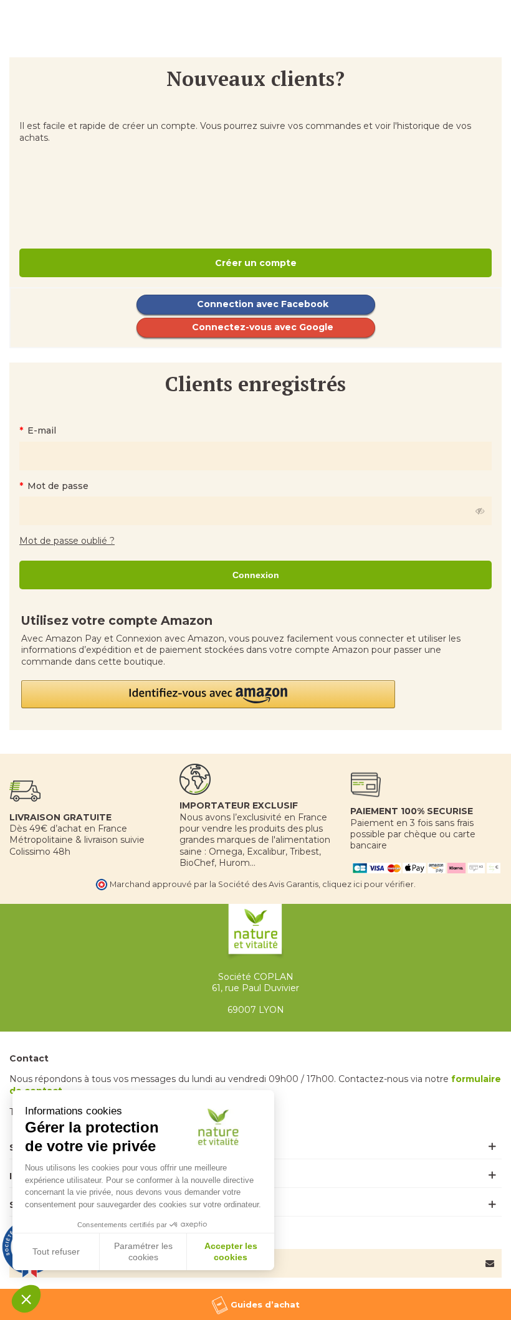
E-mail (40, 430)
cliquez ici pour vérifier (368, 884)
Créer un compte (256, 262)
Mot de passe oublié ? (67, 540)
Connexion (255, 575)
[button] (255, 694)
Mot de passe (56, 485)
